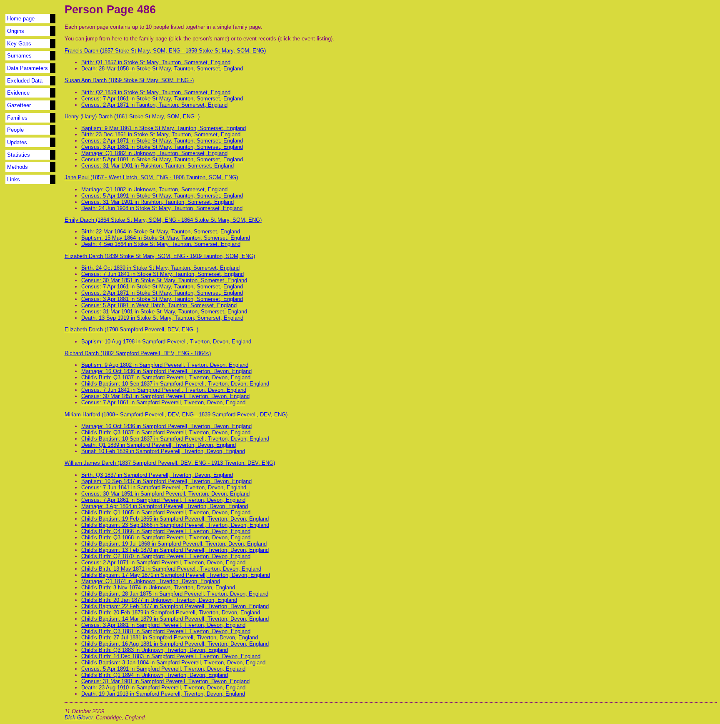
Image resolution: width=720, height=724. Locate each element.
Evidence (18, 93)
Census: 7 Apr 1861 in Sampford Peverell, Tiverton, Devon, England (163, 402)
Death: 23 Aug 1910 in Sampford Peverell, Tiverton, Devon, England (163, 687)
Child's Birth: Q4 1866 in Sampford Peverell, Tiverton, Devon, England (165, 531)
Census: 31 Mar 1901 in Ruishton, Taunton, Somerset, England (157, 166)
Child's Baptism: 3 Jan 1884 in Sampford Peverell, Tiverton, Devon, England (173, 662)
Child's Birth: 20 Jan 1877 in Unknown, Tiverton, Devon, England (159, 600)
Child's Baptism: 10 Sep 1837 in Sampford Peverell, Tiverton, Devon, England (175, 384)
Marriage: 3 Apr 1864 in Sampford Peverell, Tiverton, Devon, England (164, 506)
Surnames (19, 56)
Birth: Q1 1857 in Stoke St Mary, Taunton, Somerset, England (155, 62)
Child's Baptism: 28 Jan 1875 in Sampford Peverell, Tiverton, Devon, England (174, 594)
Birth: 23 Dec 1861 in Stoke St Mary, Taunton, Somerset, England (160, 134)
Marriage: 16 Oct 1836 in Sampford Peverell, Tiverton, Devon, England (166, 371)
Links (13, 179)
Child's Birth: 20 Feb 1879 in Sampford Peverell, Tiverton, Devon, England (170, 612)
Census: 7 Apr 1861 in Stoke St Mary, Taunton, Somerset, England (162, 98)
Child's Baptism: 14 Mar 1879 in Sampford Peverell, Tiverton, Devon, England (175, 619)
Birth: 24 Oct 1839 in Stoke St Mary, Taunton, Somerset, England (160, 268)
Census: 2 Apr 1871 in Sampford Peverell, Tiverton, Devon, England (163, 562)
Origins (15, 31)
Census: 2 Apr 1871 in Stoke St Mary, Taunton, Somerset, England (162, 141)
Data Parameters (27, 68)
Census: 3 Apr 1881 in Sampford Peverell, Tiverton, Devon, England (163, 625)
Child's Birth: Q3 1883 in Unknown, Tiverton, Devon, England (154, 650)
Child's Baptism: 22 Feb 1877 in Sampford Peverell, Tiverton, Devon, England (175, 606)
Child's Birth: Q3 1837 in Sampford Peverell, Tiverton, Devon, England (165, 377)
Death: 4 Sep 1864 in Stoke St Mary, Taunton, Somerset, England (160, 244)
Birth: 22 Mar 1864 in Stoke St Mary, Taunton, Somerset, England (160, 231)
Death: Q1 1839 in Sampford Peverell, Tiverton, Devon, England (158, 445)
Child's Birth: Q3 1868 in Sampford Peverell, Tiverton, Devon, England (165, 537)
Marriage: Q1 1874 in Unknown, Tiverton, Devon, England (150, 581)
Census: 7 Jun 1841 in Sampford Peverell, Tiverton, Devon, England (163, 390)
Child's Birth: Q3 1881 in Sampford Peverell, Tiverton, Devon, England (165, 631)
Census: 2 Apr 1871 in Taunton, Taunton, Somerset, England (154, 105)
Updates (17, 142)
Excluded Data (24, 81)
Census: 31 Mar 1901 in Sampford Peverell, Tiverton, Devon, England (165, 681)
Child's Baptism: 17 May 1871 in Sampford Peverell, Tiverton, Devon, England (175, 575)
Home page (21, 18)
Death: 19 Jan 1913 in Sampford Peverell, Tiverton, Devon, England (163, 694)
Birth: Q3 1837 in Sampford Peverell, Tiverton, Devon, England (157, 475)
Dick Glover (78, 717)
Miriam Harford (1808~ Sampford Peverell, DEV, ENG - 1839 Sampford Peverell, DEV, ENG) (176, 414)
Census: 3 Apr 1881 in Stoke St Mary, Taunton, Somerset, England (162, 147)
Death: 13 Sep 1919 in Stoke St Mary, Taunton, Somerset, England (162, 318)
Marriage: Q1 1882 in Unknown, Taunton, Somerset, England (154, 153)
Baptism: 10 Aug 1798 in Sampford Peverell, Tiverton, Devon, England (166, 341)
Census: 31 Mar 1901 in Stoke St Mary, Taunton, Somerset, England (164, 311)
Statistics (18, 155)
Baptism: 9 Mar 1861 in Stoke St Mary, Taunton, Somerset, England (163, 128)
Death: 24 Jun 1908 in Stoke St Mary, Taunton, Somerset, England (161, 208)
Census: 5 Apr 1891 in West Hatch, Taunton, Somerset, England (159, 305)
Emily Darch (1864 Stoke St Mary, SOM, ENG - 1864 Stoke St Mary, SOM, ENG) (163, 220)
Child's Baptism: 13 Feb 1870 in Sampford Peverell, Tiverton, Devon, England (175, 550)
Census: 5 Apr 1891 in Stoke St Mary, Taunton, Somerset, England (162, 159)
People (15, 130)
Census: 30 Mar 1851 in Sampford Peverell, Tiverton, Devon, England (165, 396)
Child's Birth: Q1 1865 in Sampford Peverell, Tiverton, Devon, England (165, 512)
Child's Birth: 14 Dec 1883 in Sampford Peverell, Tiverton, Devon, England (170, 656)
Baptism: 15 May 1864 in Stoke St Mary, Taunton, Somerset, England (165, 238)
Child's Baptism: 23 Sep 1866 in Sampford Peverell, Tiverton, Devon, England (175, 525)
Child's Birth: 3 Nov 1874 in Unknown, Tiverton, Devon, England (158, 587)
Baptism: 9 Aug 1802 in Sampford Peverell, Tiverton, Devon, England (164, 365)
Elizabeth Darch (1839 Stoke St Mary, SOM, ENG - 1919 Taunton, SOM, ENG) (160, 256)
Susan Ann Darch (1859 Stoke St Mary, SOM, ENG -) (129, 80)
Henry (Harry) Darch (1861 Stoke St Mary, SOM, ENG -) (132, 116)
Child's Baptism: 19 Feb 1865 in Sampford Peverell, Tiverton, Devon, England (175, 519)
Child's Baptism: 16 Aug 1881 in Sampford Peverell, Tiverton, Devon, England (175, 644)
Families (17, 118)
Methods (17, 167)
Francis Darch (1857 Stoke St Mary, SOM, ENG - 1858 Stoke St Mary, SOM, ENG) (165, 51)
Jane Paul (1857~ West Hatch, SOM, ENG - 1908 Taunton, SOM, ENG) (151, 177)
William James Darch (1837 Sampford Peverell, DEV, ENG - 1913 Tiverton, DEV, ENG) (170, 463)
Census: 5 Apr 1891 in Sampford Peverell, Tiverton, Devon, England (163, 669)
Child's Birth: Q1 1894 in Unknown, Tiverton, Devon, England (154, 675)
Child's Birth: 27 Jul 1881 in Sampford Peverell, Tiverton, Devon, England (169, 637)
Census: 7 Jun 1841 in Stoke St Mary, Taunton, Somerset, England (162, 274)
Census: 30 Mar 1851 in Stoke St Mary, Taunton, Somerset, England (164, 280)
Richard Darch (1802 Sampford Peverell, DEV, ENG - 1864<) (138, 353)
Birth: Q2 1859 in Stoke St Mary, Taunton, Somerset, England (155, 92)
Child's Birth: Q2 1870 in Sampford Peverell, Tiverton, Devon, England (165, 556)
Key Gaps (19, 43)
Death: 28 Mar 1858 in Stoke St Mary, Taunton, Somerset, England (162, 68)
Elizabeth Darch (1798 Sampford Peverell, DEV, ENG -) (131, 329)
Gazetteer (19, 105)
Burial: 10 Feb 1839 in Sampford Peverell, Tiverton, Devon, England (163, 451)
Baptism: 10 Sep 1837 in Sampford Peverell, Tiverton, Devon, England (166, 481)
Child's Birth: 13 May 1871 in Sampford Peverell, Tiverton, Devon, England (171, 569)
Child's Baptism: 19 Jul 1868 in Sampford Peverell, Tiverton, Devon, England (174, 544)
